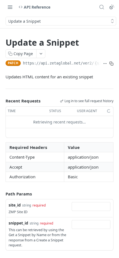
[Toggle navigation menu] (10, 6)
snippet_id (18, 223)
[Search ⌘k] (101, 6)
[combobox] (91, 206)
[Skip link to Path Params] (1, 193)
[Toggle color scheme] (111, 6)
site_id (15, 205)
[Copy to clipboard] (111, 63)
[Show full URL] (105, 63)
